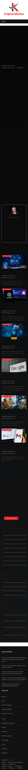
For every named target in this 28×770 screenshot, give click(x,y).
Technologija (6, 554)
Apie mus (5, 580)
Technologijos (6, 256)
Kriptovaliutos (11, 760)
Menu (4, 21)
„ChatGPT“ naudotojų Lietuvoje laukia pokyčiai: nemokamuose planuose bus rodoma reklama (14, 306)
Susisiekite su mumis (8, 584)
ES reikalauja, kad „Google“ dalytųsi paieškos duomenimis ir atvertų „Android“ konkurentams (13, 376)
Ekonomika (6, 546)
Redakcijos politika (8, 593)
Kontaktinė (6, 567)
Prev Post (7, 247)
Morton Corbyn (11, 67)
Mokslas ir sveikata (8, 550)
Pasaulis (5, 542)
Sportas (5, 559)
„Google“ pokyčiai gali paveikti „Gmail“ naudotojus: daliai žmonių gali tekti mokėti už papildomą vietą (14, 447)
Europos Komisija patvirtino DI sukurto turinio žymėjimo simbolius (13, 272)
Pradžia (5, 533)
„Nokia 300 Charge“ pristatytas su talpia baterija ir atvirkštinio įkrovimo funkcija (13, 624)
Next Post (20, 247)
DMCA (4, 589)
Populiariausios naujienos (9, 537)
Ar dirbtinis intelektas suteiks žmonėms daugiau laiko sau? (11, 412)
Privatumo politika (8, 597)
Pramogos (6, 563)
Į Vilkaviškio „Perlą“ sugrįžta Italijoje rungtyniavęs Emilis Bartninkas (12, 638)
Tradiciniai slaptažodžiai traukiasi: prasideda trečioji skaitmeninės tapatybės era (13, 341)
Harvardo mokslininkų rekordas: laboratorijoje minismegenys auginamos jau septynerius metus (14, 611)
